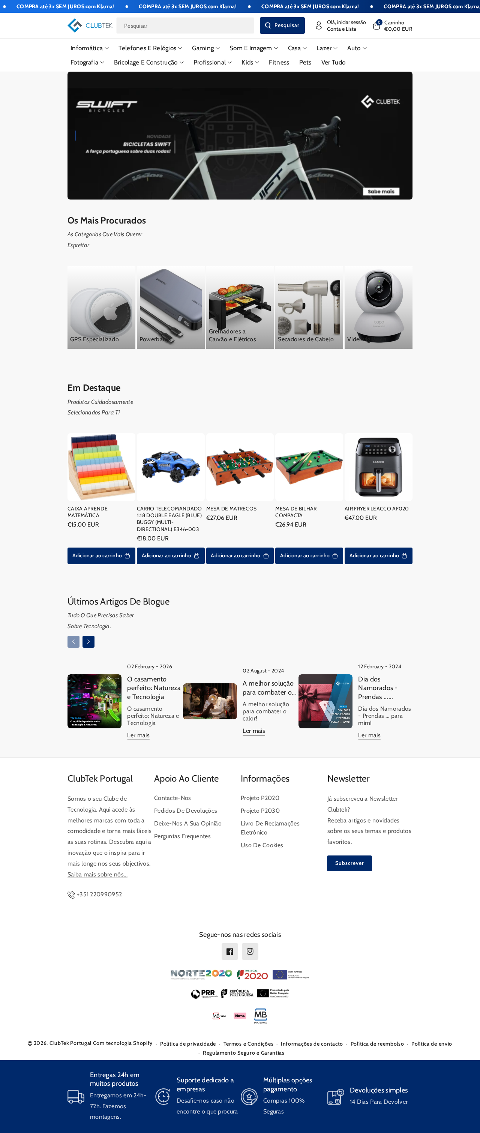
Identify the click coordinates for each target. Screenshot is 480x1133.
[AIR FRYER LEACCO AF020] (378, 467)
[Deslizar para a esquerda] (74, 642)
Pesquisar (287, 25)
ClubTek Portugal (100, 778)
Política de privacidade (188, 1043)
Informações (265, 778)
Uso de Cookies (262, 845)
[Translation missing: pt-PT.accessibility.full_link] (240, 136)
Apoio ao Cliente (186, 778)
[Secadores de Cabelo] (309, 307)
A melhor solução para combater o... (269, 687)
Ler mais (138, 735)
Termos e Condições (249, 1043)
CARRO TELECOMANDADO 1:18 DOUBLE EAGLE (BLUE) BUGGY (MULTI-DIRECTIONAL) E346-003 (169, 519)
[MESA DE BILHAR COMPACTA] (309, 467)
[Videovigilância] (379, 307)
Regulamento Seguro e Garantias (244, 1052)
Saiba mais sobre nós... (98, 874)
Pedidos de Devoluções (185, 810)
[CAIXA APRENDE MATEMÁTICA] (101, 467)
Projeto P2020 (260, 797)
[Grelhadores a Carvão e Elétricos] (240, 307)
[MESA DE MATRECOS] (240, 467)
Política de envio (431, 1043)
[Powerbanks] (171, 307)
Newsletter (348, 778)
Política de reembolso (377, 1043)
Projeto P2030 (260, 810)
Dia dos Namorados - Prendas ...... (378, 688)
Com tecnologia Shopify (123, 1043)
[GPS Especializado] (101, 307)
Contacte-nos (172, 797)
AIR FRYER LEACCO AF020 (377, 508)
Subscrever (349, 863)
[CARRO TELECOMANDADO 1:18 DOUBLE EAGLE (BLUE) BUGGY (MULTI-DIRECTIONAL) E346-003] (170, 467)
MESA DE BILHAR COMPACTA (295, 512)
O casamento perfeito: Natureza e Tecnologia (153, 688)
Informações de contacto (312, 1043)
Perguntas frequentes (182, 836)
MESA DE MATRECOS (231, 508)
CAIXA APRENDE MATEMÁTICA (88, 512)
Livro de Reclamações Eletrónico (270, 828)
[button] (392, 25)
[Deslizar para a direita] (88, 642)
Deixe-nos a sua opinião (188, 823)
